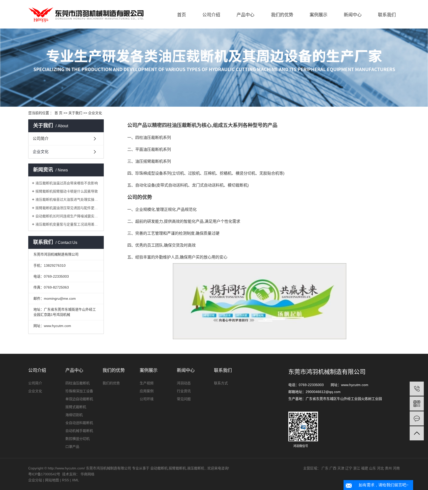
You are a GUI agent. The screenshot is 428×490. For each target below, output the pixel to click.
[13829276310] (417, 389)
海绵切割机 (74, 415)
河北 (380, 468)
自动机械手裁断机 (79, 431)
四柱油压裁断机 (77, 383)
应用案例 (147, 391)
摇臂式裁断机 (75, 407)
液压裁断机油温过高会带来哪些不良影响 (66, 183)
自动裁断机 (159, 468)
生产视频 (147, 383)
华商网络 (87, 474)
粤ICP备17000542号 (44, 474)
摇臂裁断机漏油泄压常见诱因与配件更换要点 (67, 208)
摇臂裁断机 (177, 468)
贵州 (388, 468)
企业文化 (41, 152)
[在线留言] (417, 418)
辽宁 (348, 468)
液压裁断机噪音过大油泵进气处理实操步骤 (67, 199)
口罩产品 (72, 447)
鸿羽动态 (184, 383)
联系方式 (221, 383)
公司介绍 (211, 14)
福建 (364, 468)
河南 (396, 468)
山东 (372, 468)
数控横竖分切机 (77, 439)
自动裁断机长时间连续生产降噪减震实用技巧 (67, 216)
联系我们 (387, 14)
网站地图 (52, 480)
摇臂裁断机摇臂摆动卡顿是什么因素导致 (66, 191)
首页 (181, 14)
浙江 (356, 468)
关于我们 (75, 113)
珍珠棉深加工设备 (79, 391)
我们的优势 (282, 14)
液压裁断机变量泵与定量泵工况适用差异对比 (67, 224)
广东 (324, 468)
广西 (332, 468)
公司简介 (41, 138)
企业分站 (35, 480)
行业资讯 (184, 391)
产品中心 (245, 14)
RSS (65, 480)
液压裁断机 (195, 468)
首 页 (58, 113)
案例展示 (318, 14)
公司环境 (147, 399)
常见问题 (184, 399)
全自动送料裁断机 (79, 423)
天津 (340, 468)
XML (75, 480)
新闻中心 (353, 14)
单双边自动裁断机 (79, 399)
